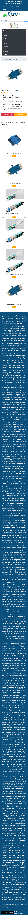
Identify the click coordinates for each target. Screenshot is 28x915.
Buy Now (14, 156)
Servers (4, 38)
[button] (3, 217)
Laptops (5, 32)
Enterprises (5, 51)
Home (3, 58)
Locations (11, 6)
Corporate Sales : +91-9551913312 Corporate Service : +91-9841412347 (14, 2)
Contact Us (18, 6)
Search (26, 20)
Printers (4, 48)
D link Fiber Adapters (10, 58)
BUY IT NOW (21, 114)
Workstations (6, 40)
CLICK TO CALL (8, 912)
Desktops (5, 35)
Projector (5, 54)
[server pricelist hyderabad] (14, 911)
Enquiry (4, 9)
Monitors (5, 43)
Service (4, 6)
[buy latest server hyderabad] (16, 911)
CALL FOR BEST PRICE (7, 114)
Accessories (5, 46)
